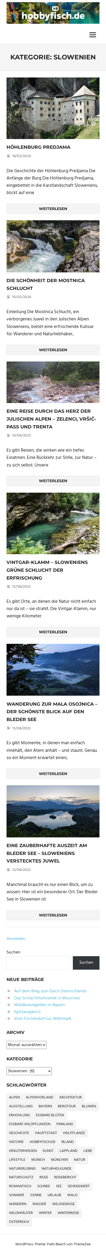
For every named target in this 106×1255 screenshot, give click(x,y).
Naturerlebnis (22, 1169)
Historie (16, 1142)
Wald (72, 1195)
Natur (79, 1160)
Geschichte (19, 1133)
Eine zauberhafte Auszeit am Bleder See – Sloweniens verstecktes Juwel (47, 853)
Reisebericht (65, 1177)
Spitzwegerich (27, 1012)
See (59, 1186)
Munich (38, 1160)
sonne (36, 1195)
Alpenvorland (39, 1097)
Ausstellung (21, 1106)
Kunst (48, 1151)
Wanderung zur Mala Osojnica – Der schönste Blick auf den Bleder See (52, 711)
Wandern (17, 1204)
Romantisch (20, 1186)
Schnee (43, 1186)
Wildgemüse (63, 1204)
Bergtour (67, 1106)
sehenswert (79, 1186)
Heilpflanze (74, 1133)
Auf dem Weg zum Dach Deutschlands (50, 991)
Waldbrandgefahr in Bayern (39, 1005)
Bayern (45, 1106)
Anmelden (16, 938)
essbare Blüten (50, 1115)
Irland (67, 1142)
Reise (43, 1177)
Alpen (14, 1097)
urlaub (54, 1195)
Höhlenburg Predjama (38, 147)
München (59, 1160)
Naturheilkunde (56, 1169)
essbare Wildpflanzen (29, 1124)
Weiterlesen (53, 208)
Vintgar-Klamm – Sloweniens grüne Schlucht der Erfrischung (47, 570)
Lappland (68, 1151)
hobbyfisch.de (42, 1142)
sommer (16, 1195)
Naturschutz (21, 1177)
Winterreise (68, 1213)
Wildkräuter (21, 1213)
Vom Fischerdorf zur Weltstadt (42, 1018)
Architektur (70, 1097)
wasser (39, 1204)
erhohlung (19, 1115)
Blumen (89, 1106)
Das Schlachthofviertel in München (47, 998)
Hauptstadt (46, 1133)
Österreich (19, 1222)
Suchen (13, 952)
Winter (45, 1213)
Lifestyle (17, 1160)
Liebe (87, 1151)
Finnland (64, 1124)
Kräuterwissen (23, 1151)
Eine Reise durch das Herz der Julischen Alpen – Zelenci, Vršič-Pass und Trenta (51, 418)
